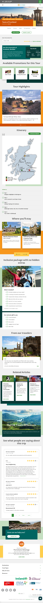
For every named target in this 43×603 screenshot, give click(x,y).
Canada (21, 593)
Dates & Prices (16, 32)
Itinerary (15, 28)
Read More (6, 399)
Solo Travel (8, 74)
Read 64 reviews (37, 41)
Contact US (13, 536)
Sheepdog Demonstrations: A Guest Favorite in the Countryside (7, 386)
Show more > (23, 475)
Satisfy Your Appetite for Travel (20, 385)
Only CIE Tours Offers (21, 548)
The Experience (27, 28)
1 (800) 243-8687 (8, 1)
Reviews (34, 28)
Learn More (22, 556)
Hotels (20, 28)
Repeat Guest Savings (35, 75)
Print (3, 134)
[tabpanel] (8, 73)
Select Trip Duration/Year (7, 37)
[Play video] (21, 420)
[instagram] (10, 590)
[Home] (21, 4)
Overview (9, 28)
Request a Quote (26, 32)
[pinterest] (14, 590)
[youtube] (6, 590)
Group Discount (21, 74)
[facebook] (2, 590)
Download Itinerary (34, 133)
